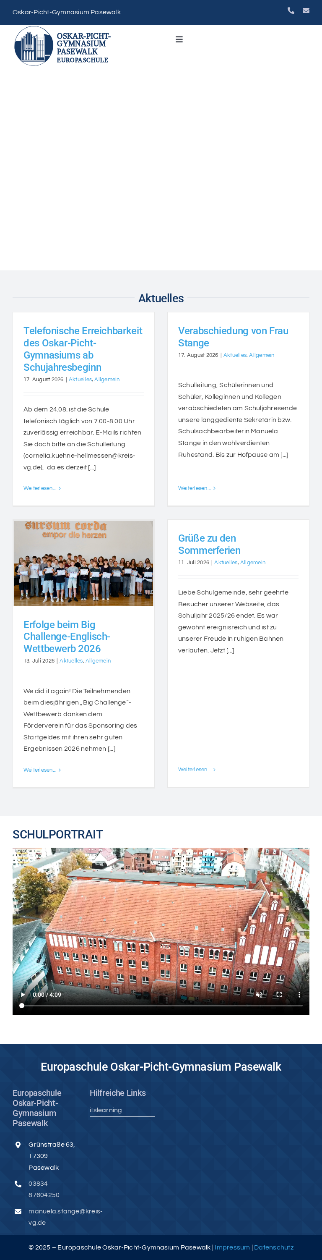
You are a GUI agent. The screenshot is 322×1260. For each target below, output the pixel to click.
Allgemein (106, 379)
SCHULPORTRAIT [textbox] (58, 834)
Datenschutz (273, 1247)
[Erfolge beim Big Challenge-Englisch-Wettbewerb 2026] (83, 563)
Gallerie (83, 550)
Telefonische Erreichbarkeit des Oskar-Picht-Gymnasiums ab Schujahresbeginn (82, 349)
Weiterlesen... (40, 488)
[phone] (291, 10)
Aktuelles (80, 379)
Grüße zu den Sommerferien (209, 544)
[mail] (306, 10)
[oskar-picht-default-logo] (65, 28)
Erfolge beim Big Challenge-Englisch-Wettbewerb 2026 (66, 637)
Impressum (233, 1247)
